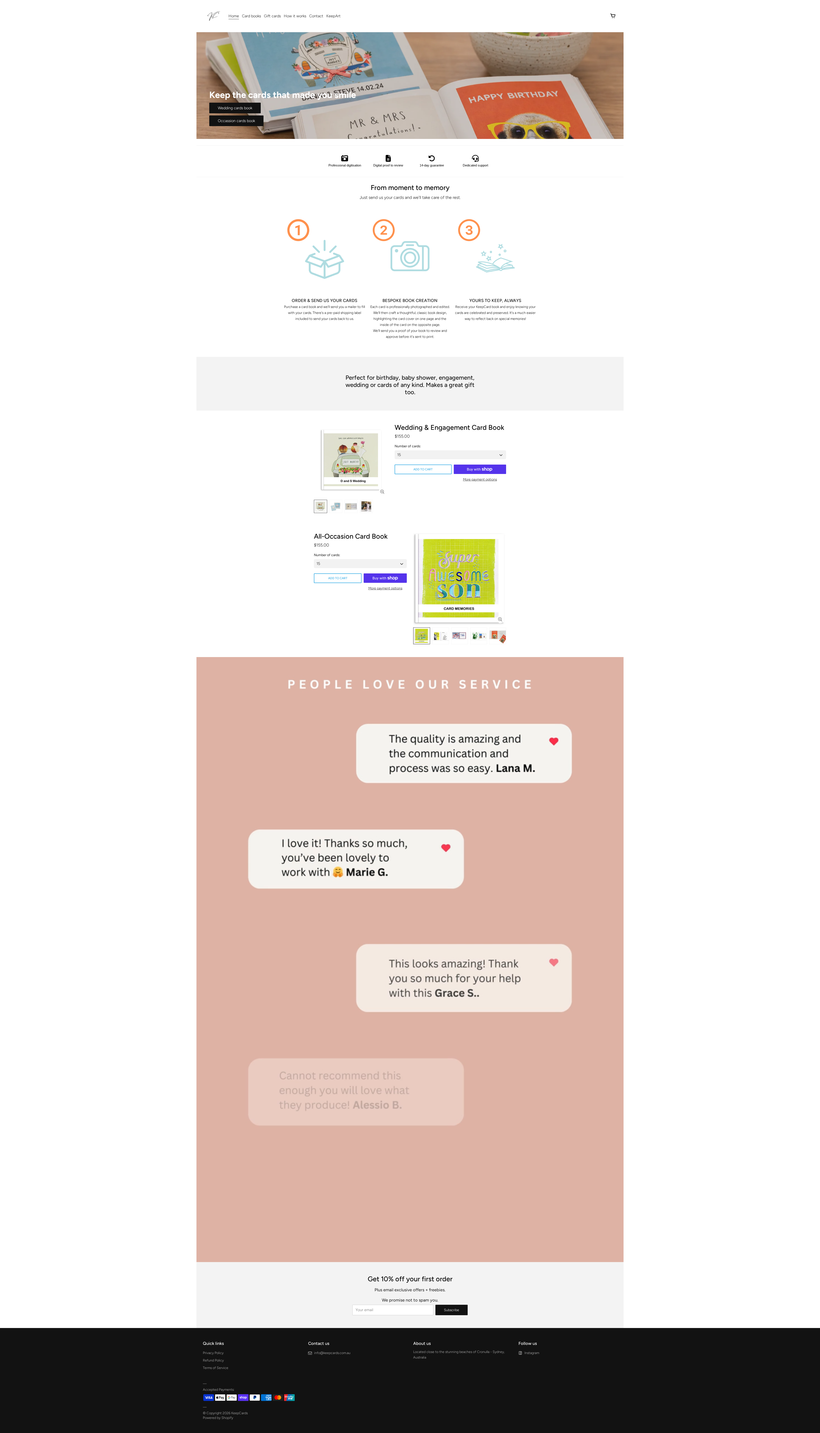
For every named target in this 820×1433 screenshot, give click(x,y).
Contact (316, 16)
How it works (295, 16)
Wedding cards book (235, 108)
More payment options (480, 479)
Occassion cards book (236, 120)
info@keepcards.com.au (332, 1353)
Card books (251, 16)
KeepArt (333, 16)
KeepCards (239, 1413)
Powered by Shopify (218, 1418)
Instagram (531, 1353)
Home (233, 16)
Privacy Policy (213, 1353)
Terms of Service (215, 1368)
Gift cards (272, 16)
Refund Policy (213, 1360)
